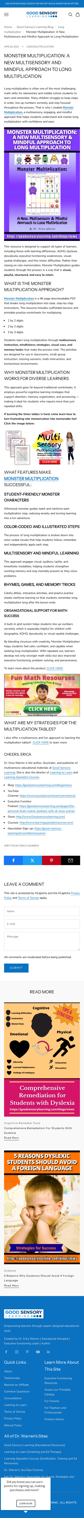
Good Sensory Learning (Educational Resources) (34, 1445)
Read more (11, 1138)
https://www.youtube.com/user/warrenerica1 (48, 796)
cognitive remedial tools (22, 1123)
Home (8, 27)
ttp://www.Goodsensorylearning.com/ (41, 817)
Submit (16, 968)
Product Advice (54, 1419)
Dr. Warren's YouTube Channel (23, 1470)
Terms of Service (28, 898)
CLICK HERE (55, 668)
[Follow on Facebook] (6, 1352)
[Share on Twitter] (32, 860)
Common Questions (17, 1391)
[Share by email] (70, 860)
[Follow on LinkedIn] (48, 1352)
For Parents (51, 1401)
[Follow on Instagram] (17, 1352)
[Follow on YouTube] (38, 1352)
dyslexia (10, 1270)
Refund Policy (13, 1425)
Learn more (25, 1503)
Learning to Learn (61, 772)
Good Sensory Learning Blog (35, 27)
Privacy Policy (12, 1418)
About (8, 1371)
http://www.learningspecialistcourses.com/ (46, 823)
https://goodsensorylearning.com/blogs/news (43, 785)
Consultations (13, 1398)
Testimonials (12, 1378)
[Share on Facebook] (13, 860)
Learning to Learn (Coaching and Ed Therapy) (32, 1452)
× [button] (49, 1475)
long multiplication (40, 46)
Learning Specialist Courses (21, 777)
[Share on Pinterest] (51, 860)
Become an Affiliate (16, 1385)
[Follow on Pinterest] (27, 1352)
